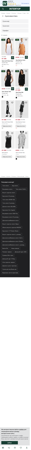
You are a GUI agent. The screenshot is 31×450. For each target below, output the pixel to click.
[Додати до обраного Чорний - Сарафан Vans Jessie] (12, 133)
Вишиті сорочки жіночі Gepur (10, 224)
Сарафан (5, 30)
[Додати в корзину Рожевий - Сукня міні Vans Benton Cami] (26, 57)
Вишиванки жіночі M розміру (10, 217)
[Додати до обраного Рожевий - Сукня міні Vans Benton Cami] (26, 39)
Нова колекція (15, 248)
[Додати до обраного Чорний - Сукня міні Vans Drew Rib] (26, 71)
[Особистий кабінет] (26, 447)
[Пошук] (3, 8)
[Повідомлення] (26, 8)
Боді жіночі (15, 185)
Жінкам (20, 13)
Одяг (24, 13)
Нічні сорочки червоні (8, 262)
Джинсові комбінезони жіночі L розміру (13, 244)
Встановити (25, 3)
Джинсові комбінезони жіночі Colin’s (12, 237)
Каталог (14, 13)
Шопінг (8, 13)
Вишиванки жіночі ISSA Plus (10, 213)
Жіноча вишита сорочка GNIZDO (11, 227)
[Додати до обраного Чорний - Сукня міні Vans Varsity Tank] (12, 71)
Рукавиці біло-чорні (7, 255)
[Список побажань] (20, 447)
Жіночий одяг (21, 176)
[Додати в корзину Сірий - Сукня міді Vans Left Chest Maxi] (12, 57)
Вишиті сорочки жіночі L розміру (11, 234)
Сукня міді (6, 21)
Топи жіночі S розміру (8, 203)
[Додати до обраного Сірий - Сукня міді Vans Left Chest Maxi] (12, 39)
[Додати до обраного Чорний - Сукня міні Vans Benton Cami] (26, 102)
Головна (3, 13)
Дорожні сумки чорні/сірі (9, 265)
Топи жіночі (5, 185)
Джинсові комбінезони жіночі (10, 220)
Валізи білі (5, 248)
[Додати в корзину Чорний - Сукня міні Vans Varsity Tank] (12, 88)
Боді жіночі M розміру (8, 196)
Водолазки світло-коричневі (10, 272)
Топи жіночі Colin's (21, 189)
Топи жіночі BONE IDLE (8, 199)
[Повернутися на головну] (15, 9)
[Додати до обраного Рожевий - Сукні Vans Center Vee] (26, 133)
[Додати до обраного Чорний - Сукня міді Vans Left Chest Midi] (12, 102)
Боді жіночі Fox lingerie (8, 210)
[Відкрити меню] (9, 447)
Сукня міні (6, 26)
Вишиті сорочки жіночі (8, 192)
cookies (21, 429)
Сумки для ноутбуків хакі (9, 269)
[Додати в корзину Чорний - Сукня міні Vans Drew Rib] (26, 89)
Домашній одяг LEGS (20, 251)
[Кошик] (15, 447)
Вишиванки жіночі (7, 189)
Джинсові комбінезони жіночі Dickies (12, 241)
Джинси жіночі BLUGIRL (9, 206)
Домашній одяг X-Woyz (8, 258)
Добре (10, 442)
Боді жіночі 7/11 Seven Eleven (10, 231)
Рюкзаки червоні (7, 251)
